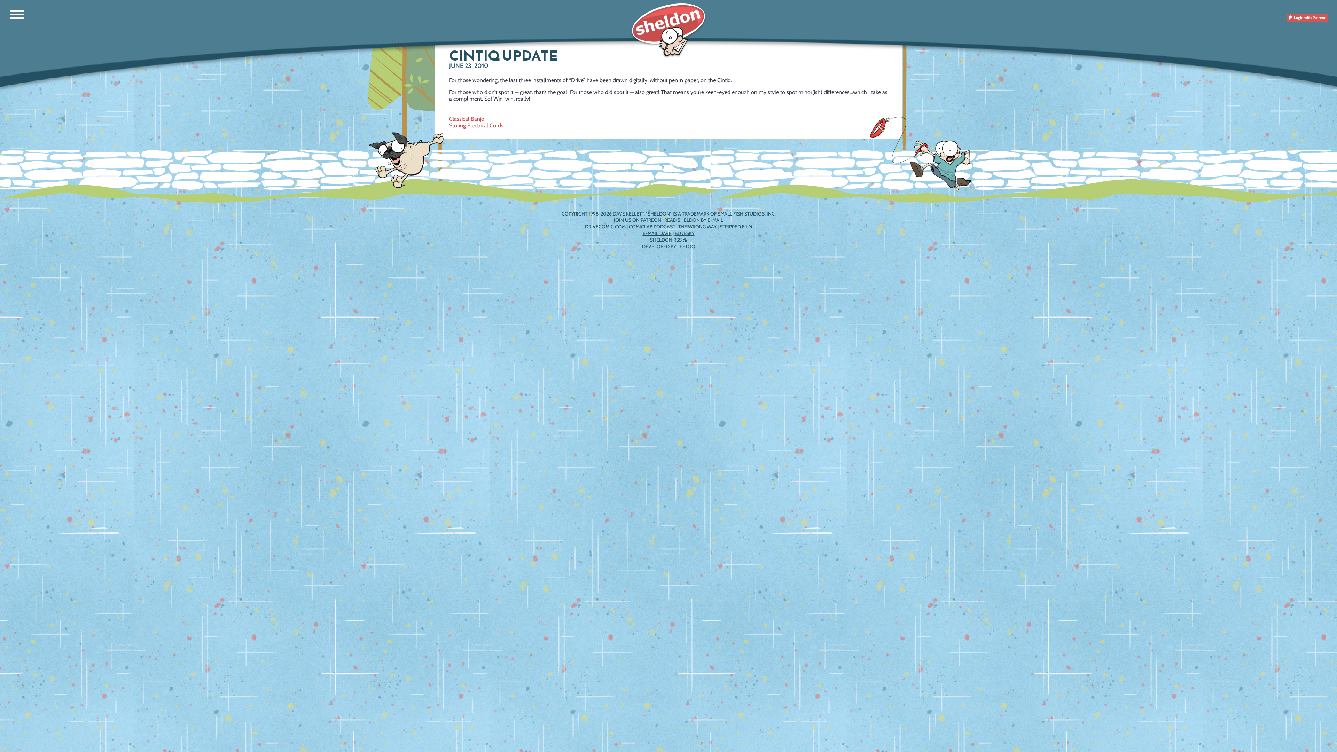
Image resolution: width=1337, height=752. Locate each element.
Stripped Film (736, 227)
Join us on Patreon (637, 220)
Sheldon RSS (666, 240)
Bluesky (685, 233)
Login (1309, 17)
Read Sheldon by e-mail (693, 220)
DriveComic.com (605, 227)
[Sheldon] (668, 30)
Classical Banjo (466, 119)
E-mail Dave (657, 233)
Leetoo (686, 246)
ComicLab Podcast (652, 227)
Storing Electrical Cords (476, 125)
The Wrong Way (697, 227)
